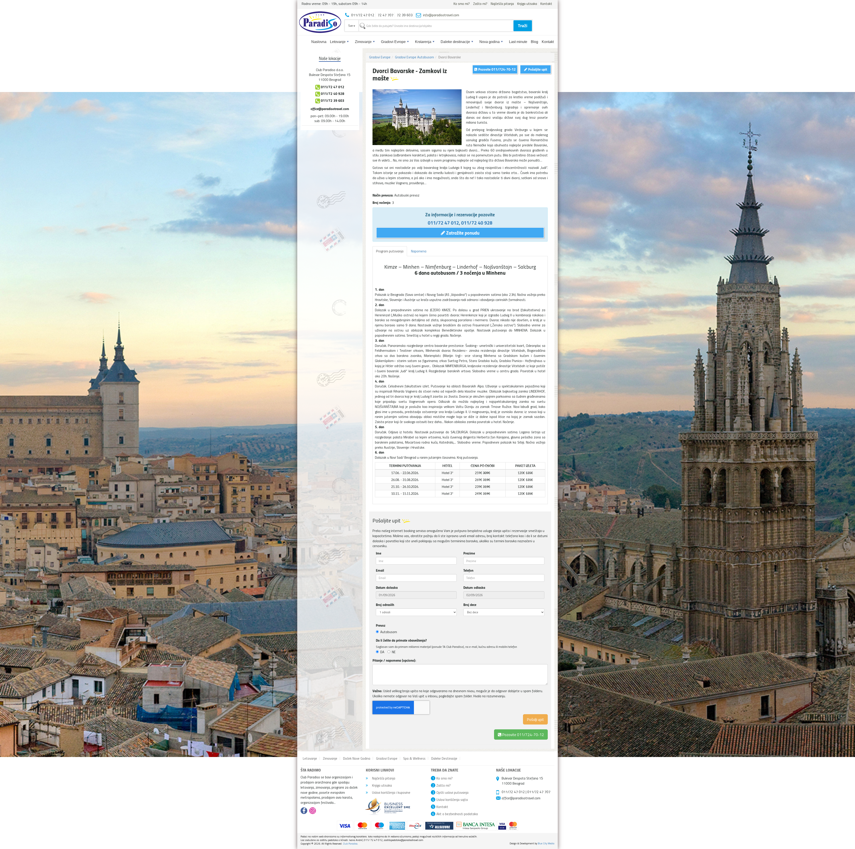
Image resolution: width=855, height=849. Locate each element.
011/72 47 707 (538, 791)
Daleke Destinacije (444, 758)
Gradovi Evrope (393, 42)
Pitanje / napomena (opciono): (394, 660)
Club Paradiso (350, 843)
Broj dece (469, 604)
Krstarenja (423, 42)
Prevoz (380, 625)
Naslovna (318, 42)
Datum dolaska (387, 587)
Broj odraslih (385, 604)
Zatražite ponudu (462, 232)
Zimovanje (363, 42)
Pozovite (522, 734)
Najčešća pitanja (502, 3)
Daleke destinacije (455, 42)
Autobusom (388, 631)
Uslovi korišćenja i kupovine (390, 792)
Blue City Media (546, 843)
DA (382, 651)
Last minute (518, 42)
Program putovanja (389, 251)
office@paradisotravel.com (330, 108)
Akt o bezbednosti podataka (457, 813)
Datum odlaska (474, 587)
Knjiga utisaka (527, 3)
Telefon (468, 570)
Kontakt (546, 3)
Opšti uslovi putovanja (452, 792)
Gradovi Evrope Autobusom (414, 57)
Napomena (418, 251)
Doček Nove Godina (356, 758)
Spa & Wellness (414, 758)
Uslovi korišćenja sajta (452, 799)
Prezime (469, 553)
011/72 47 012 (443, 222)
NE (394, 651)
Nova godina (489, 42)
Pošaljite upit (537, 69)
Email (380, 570)
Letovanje (338, 42)
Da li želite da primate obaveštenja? (401, 640)
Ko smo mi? (462, 3)
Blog (534, 42)
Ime (378, 553)
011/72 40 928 (476, 222)
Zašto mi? (480, 3)
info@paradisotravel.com (441, 14)
